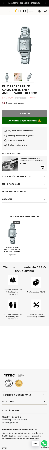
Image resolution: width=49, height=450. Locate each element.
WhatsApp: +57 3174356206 (14, 419)
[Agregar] (43, 167)
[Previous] (3, 3)
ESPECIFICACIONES (11, 184)
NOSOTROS (8, 401)
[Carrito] (45, 11)
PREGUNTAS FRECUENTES (14, 191)
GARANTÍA (7, 199)
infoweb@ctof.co (10, 422)
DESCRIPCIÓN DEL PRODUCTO (16, 176)
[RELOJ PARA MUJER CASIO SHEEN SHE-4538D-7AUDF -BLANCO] (12, 233)
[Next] (46, 3)
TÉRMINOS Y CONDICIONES (16, 394)
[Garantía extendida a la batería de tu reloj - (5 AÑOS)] (10, 163)
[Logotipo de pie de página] (14, 380)
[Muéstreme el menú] (3, 11)
